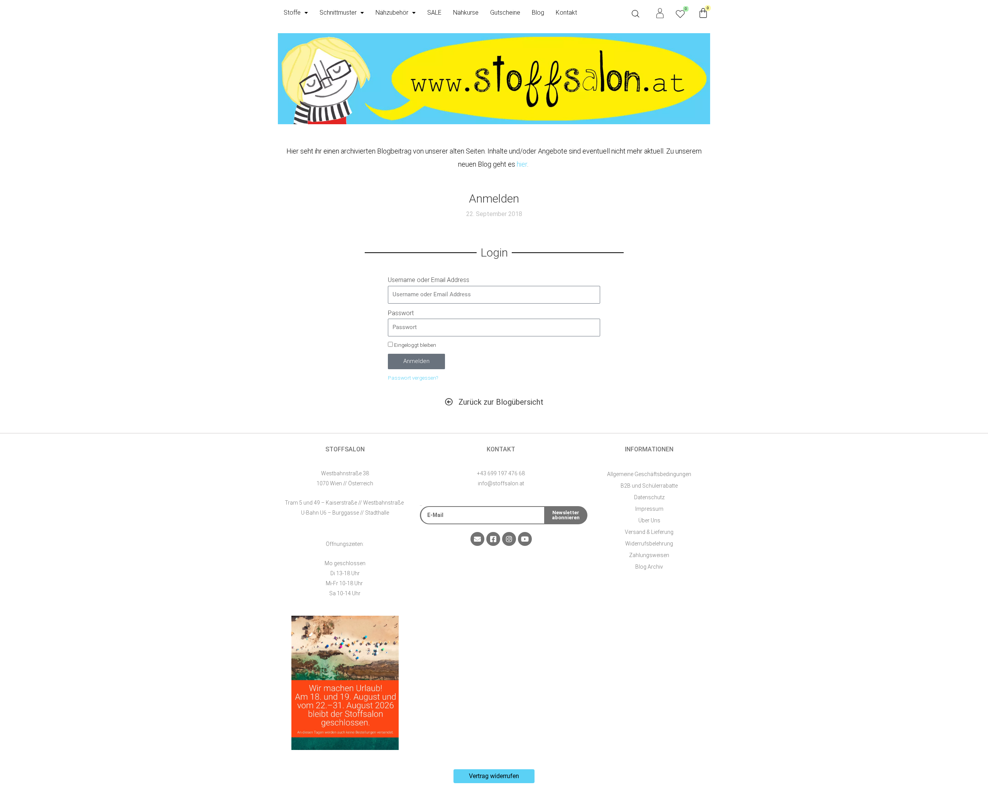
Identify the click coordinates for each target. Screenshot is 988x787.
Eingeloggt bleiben (414, 345)
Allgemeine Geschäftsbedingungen (649, 474)
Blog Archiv (649, 567)
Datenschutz (649, 497)
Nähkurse (466, 12)
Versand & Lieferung (649, 532)
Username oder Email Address (428, 280)
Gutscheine (505, 12)
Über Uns (649, 520)
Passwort (401, 313)
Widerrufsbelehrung (649, 543)
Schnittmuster (338, 12)
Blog (538, 12)
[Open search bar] (635, 14)
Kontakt (566, 12)
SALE (434, 12)
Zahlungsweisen (649, 555)
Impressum (649, 509)
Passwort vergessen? (413, 378)
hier (522, 164)
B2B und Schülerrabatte (649, 486)
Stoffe (292, 12)
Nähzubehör (392, 12)
